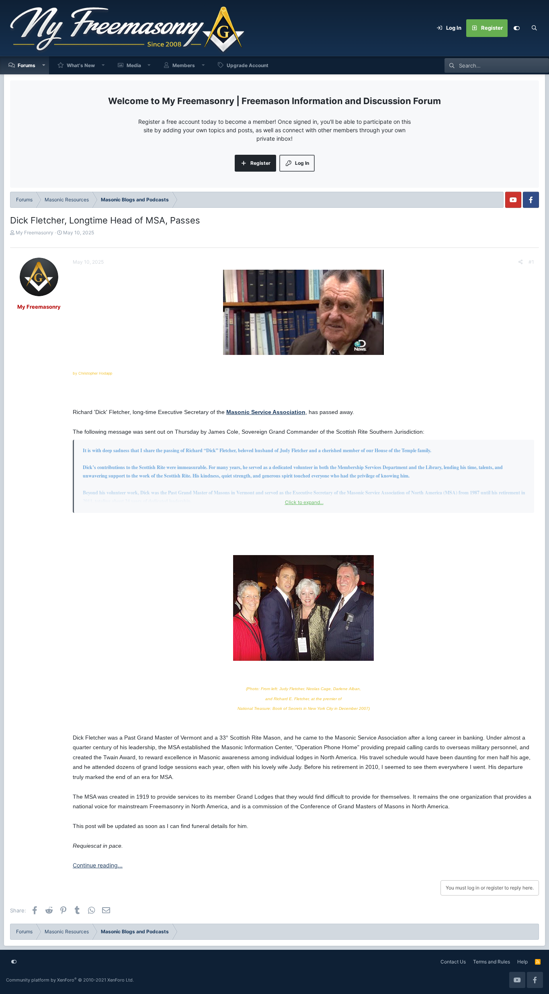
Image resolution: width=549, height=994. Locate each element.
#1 (531, 262)
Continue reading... (98, 865)
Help (522, 962)
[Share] (521, 262)
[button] (43, 65)
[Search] (534, 28)
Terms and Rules (491, 962)
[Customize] (516, 28)
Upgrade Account (247, 65)
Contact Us (453, 962)
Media (134, 65)
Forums (26, 65)
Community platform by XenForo (70, 980)
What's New (81, 65)
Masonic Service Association (265, 412)
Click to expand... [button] (304, 502)
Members (183, 65)
